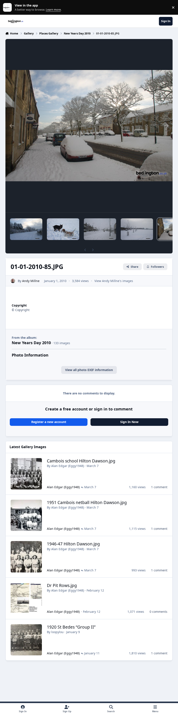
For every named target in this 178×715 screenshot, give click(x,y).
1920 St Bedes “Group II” (71, 627)
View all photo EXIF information (89, 370)
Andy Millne (31, 281)
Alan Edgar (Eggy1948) (67, 466)
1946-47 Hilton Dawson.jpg (73, 544)
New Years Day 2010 (31, 342)
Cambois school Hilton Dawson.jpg (81, 461)
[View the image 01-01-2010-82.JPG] (63, 229)
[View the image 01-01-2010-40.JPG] (137, 229)
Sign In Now (129, 422)
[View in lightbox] (89, 125)
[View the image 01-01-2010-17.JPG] (100, 229)
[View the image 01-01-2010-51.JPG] (26, 229)
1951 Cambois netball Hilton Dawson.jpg (87, 502)
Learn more (8, 7)
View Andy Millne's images (113, 281)
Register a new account (48, 422)
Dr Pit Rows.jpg (62, 585)
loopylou (57, 632)
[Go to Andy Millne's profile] (13, 281)
